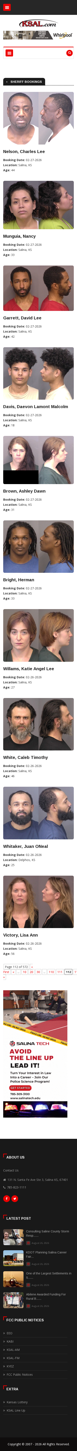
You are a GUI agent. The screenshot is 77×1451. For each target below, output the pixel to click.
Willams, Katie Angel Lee (28, 668)
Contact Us (11, 1170)
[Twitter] (14, 1199)
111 (59, 972)
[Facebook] (6, 1199)
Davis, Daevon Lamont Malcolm (35, 406)
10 (24, 972)
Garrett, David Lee (22, 318)
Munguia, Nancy (19, 236)
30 (38, 972)
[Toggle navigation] (7, 7)
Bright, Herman (18, 579)
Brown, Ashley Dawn (24, 491)
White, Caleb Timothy (25, 757)
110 (51, 972)
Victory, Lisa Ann (20, 935)
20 (31, 972)
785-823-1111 (16, 1187)
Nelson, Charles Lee (24, 151)
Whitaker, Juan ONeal (25, 846)
